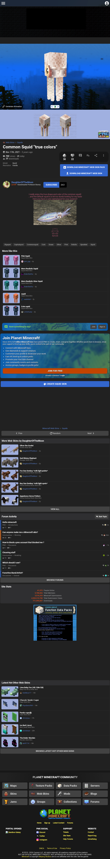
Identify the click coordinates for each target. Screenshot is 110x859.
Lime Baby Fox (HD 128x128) (32, 687)
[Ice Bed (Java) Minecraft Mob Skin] (9, 729)
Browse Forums (55, 580)
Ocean (51, 245)
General (16, 576)
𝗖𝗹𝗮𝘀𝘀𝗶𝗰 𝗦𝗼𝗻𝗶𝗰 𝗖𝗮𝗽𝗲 (29, 700)
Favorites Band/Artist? (12, 573)
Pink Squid (25, 256)
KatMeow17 (27, 693)
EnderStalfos (28, 274)
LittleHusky (28, 312)
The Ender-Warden (27, 738)
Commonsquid (32, 245)
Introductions (13, 525)
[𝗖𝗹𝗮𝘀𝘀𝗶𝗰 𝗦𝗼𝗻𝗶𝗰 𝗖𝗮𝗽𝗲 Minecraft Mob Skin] (9, 704)
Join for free (55, 371)
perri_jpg (27, 261)
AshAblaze (26, 731)
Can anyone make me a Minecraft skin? (20, 532)
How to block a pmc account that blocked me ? (23, 542)
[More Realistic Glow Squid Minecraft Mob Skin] (11, 285)
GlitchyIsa (26, 718)
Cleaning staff (8, 552)
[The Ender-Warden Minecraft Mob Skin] (9, 742)
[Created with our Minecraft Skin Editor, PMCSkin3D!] (103, 137)
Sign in (102, 327)
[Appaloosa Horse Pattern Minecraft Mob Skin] (9, 500)
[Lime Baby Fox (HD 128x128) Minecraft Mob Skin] (9, 691)
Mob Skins (10, 142)
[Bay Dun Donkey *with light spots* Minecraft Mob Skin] (9, 487)
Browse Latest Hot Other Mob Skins (55, 751)
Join (93, 327)
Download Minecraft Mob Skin (85, 173)
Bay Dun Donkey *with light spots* (34, 483)
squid (23, 294)
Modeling (17, 555)
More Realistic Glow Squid (32, 281)
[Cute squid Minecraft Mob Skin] (11, 310)
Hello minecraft (9, 522)
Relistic (74, 245)
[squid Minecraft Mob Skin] (11, 298)
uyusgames (104, 555)
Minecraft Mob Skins (50, 428)
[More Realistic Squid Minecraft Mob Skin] (11, 273)
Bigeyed (8, 245)
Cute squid (25, 306)
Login (62, 376)
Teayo (104, 545)
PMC (4, 525)
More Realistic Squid (29, 269)
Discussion (12, 545)
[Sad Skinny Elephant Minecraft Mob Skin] (9, 462)
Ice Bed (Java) (26, 725)
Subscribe (51, 185)
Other (59, 245)
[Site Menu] (3, 3)
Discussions (6, 576)
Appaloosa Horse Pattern (30, 496)
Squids (20, 142)
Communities (7, 535)
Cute (43, 245)
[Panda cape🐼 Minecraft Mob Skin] (9, 717)
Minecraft (25, 857)
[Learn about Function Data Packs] (55, 640)
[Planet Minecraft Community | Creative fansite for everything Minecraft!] (55, 814)
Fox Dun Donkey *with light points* (34, 471)
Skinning (17, 535)
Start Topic (103, 517)
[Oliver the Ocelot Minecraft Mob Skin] (9, 449)
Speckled (83, 245)
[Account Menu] (107, 3)
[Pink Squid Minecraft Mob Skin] (11, 260)
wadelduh (27, 299)
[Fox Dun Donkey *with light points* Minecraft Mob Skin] (9, 475)
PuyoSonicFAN (28, 705)
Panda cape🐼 (26, 713)
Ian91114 (26, 743)
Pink (66, 245)
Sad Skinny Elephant (28, 458)
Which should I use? (11, 562)
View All (55, 509)
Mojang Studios (45, 857)
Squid (93, 245)
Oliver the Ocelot (26, 445)
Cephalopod (18, 245)
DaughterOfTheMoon (22, 182)
